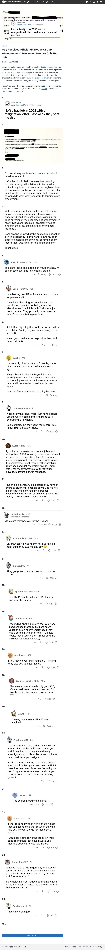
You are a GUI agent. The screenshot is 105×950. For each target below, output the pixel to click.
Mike (5, 62)
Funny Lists (46, 2)
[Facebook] (87, 2)
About (85, 947)
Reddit (4, 46)
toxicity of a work (42, 78)
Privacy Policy (96, 947)
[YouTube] (101, 2)
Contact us (76, 947)
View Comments (32, 935)
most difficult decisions (43, 67)
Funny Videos (56, 2)
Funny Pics (27, 2)
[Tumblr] (97, 2)
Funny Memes (37, 2)
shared (44, 89)
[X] (90, 2)
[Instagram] (94, 2)
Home (66, 947)
